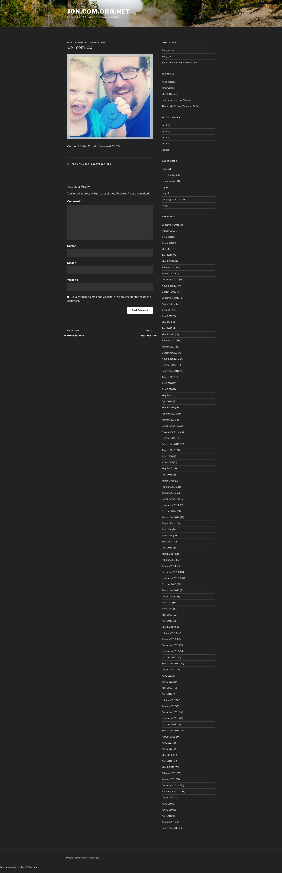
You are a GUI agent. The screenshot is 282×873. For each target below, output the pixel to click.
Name (71, 245)
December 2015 (170, 425)
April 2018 (167, 255)
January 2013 (169, 639)
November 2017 (170, 285)
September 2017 (170, 297)
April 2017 (167, 328)
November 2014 (170, 505)
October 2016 (169, 364)
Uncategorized (101, 164)
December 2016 (170, 352)
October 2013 (169, 584)
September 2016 (171, 371)
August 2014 (168, 523)
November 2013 (170, 578)
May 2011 (167, 755)
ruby (164, 193)
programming (169, 181)
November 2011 (170, 718)
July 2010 (167, 803)
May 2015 (167, 468)
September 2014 (171, 517)
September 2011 (170, 730)
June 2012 (167, 681)
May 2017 (167, 322)
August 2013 (168, 596)
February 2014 (169, 559)
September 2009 (171, 828)
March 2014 (168, 553)
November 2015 (170, 431)
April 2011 (167, 761)
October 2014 (169, 511)
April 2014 (167, 547)
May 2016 (167, 395)
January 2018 (169, 273)
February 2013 (169, 633)
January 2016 (169, 419)
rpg (163, 187)
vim (164, 205)
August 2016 (168, 377)
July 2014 (167, 529)
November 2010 (170, 791)
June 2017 (167, 316)
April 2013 (167, 620)
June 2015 (167, 462)
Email (71, 262)
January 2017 (169, 346)
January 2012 (169, 706)
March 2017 (168, 334)
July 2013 (167, 602)
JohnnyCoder (168, 87)
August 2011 (168, 736)
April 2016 (167, 401)
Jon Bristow (96, 42)
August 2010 (168, 797)
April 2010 (167, 815)
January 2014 (169, 566)
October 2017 (169, 291)
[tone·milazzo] (169, 81)
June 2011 (167, 748)
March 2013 (168, 627)
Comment (74, 201)
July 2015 (167, 456)
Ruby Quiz (167, 56)
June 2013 (167, 608)
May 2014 (167, 541)
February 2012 (169, 700)
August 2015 (168, 450)
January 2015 (169, 492)
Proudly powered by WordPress (82, 857)
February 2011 (169, 773)
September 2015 (171, 444)
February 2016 (169, 413)
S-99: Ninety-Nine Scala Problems (179, 62)
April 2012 (167, 694)
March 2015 (168, 480)
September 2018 (171, 224)
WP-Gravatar (31, 867)
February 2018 (169, 267)
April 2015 (167, 474)
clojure (165, 169)
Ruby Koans (168, 50)
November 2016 (170, 358)
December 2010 (170, 785)
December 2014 (170, 498)
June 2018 (167, 243)
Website (72, 279)
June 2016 (167, 389)
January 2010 (169, 822)
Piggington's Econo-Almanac (177, 100)
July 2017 (167, 310)
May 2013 (167, 614)
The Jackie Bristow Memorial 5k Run (181, 106)
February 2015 (169, 486)
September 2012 (170, 663)
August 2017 (168, 304)
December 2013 (170, 572)
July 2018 (167, 237)
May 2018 (167, 249)
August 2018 (168, 230)
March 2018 (168, 261)
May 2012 (167, 687)
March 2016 (168, 407)
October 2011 (169, 724)
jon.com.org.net (98, 11)
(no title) (166, 125)
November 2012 (170, 651)
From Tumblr (81, 164)
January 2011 (169, 779)
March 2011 (168, 767)
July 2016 (167, 383)
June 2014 (167, 535)
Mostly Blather (169, 94)
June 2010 (167, 809)
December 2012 (170, 645)
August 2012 (168, 669)
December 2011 (170, 712)
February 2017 (169, 340)
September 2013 (171, 590)
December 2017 (170, 279)
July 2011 (166, 742)
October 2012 (169, 657)
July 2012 (167, 675)
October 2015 (169, 437)
